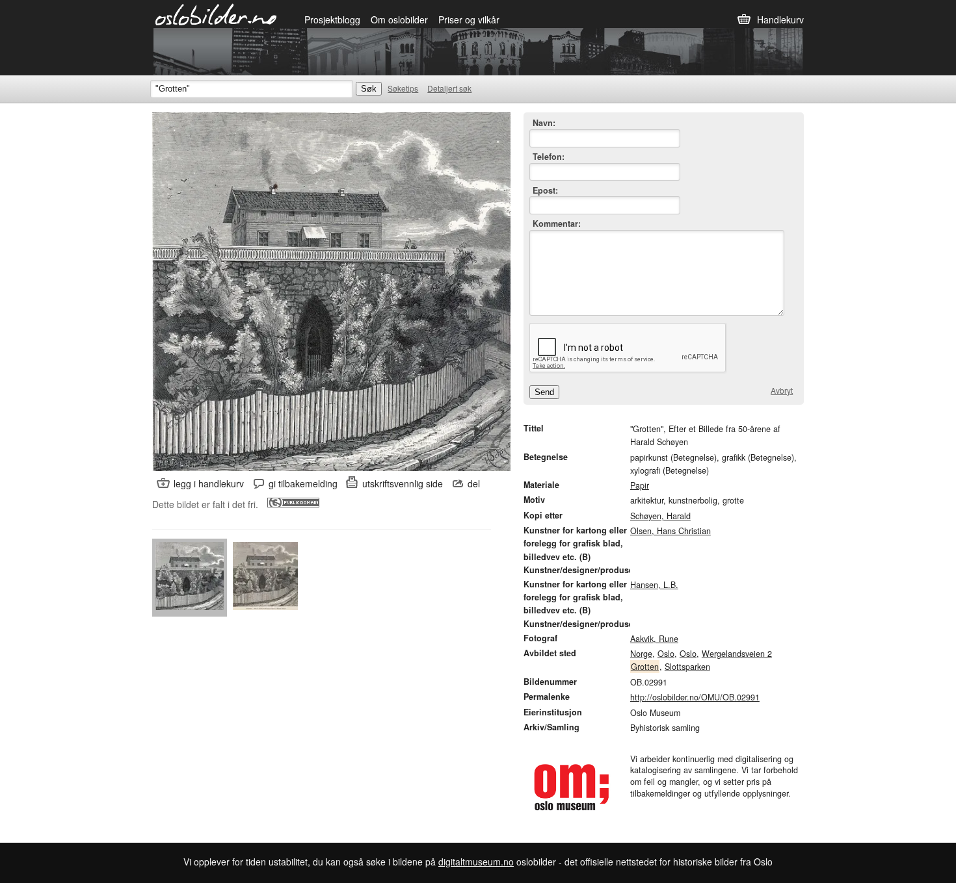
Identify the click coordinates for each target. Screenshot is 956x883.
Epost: (545, 190)
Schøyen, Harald (660, 516)
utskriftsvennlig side (402, 483)
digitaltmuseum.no (476, 861)
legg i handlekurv (209, 483)
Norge (641, 653)
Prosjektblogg (332, 19)
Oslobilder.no (216, 14)
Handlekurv (780, 19)
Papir (639, 485)
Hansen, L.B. (654, 585)
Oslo (665, 653)
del (474, 483)
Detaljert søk (449, 88)
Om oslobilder (399, 19)
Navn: (544, 123)
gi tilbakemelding (303, 483)
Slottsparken (687, 666)
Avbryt (782, 390)
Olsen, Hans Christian (670, 531)
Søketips (403, 88)
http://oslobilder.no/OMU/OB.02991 (695, 697)
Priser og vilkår (468, 19)
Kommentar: (557, 223)
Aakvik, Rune (654, 639)
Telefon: (548, 156)
